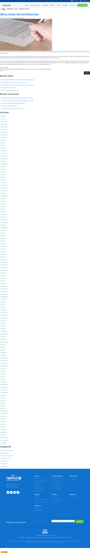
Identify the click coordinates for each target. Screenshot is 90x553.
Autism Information (56, 481)
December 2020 (4, 262)
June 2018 (3, 325)
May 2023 (3, 206)
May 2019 (3, 304)
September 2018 (4, 318)
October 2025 (4, 132)
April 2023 (3, 209)
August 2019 (3, 299)
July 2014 (3, 397)
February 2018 (4, 331)
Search (1, 70)
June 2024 (3, 171)
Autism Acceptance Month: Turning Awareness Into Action (13, 82)
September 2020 (4, 270)
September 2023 (4, 195)
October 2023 (4, 193)
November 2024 (4, 158)
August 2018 (3, 320)
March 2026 (3, 118)
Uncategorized (4, 466)
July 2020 (3, 272)
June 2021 (3, 248)
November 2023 (4, 190)
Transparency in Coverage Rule (58, 537)
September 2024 (4, 163)
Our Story (36, 497)
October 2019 (4, 294)
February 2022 (4, 246)
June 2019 (3, 302)
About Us (52, 5)
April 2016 (3, 349)
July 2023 (3, 201)
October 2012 (4, 442)
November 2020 (4, 264)
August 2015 (3, 368)
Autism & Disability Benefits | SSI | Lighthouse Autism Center (21, 100)
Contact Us (72, 5)
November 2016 (4, 341)
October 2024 (4, 161)
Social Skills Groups (39, 488)
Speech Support (38, 483)
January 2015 (3, 381)
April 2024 (3, 177)
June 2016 (3, 344)
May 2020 (3, 278)
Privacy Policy (21, 537)
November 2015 (4, 360)
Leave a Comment (47, 69)
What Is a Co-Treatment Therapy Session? (10, 90)
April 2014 (3, 405)
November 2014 (4, 387)
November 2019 (4, 291)
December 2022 (4, 219)
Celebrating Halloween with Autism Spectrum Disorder (21, 98)
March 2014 (3, 408)
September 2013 (4, 413)
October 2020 (4, 267)
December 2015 (4, 357)
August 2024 (3, 166)
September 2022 (4, 227)
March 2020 (3, 283)
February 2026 (4, 121)
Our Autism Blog (56, 488)
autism (37, 69)
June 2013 (3, 421)
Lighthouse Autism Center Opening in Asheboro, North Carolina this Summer (17, 85)
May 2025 (3, 142)
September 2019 (4, 296)
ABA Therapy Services (39, 478)
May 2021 (3, 251)
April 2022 (3, 241)
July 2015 (3, 371)
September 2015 (4, 365)
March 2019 (3, 310)
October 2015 (4, 363)
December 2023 (4, 187)
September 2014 (4, 392)
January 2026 (4, 124)
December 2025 (4, 126)
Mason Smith (3, 100)
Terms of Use (69, 537)
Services (27, 5)
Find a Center (45, 5)
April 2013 (3, 426)
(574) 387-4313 (82, 5)
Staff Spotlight (4, 463)
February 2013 (4, 432)
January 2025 (4, 153)
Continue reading (4, 67)
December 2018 (4, 315)
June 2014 (3, 400)
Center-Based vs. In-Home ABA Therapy (16, 103)
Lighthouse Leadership (40, 499)
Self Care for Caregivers (6, 458)
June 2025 (3, 140)
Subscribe (79, 521)
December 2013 (4, 410)
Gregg (22, 18)
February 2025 (4, 150)
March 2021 (3, 254)
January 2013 (3, 434)
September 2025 (4, 134)
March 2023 (3, 211)
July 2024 (3, 169)
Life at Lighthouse (56, 501)
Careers (59, 5)
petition (41, 69)
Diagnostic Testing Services (41, 481)
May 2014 (3, 403)
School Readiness (38, 485)
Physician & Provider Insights (7, 455)
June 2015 (3, 373)
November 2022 (4, 222)
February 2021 (4, 256)
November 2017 (4, 333)
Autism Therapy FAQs (57, 483)
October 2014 (4, 389)
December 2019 (4, 288)
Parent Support (38, 490)
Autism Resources (35, 5)
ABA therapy (32, 69)
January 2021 (3, 259)
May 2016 (3, 347)
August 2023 (3, 198)
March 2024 (3, 179)
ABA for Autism (25, 69)
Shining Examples (4, 461)
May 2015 (3, 376)
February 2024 (4, 182)
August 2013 (3, 416)
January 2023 (4, 217)
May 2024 (3, 174)
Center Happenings (5, 453)
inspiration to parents (57, 51)
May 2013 (3, 424)
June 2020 (3, 275)
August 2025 (3, 137)
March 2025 (3, 148)
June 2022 (3, 235)
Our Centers (72, 478)
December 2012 (4, 437)
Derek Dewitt (3, 103)
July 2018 (3, 323)
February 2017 (4, 339)
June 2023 (3, 203)
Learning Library (56, 485)
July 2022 (3, 233)
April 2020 (3, 280)
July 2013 (3, 418)
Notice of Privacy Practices (31, 537)
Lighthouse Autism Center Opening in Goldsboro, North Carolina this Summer (17, 79)
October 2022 (4, 225)
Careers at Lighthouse (57, 499)
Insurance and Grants (57, 478)
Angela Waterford (4, 98)
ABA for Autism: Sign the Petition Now (19, 14)
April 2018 (3, 328)
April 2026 (3, 116)
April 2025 (3, 145)
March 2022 (3, 243)
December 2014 (4, 384)
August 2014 (3, 395)
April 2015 (3, 379)
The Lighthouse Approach (40, 501)
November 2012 (4, 440)
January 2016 (4, 355)
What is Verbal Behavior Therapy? (8, 87)
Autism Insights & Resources (11, 69)
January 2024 (4, 185)
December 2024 (4, 156)
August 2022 (3, 230)
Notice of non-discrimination (44, 537)
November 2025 (4, 129)
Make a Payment (38, 510)
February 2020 (4, 286)
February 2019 (4, 312)
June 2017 (3, 336)
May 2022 (3, 238)
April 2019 (3, 307)
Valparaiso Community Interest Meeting (15, 108)
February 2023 (4, 214)
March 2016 (3, 352)
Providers (65, 5)
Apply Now (54, 497)
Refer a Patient (73, 497)
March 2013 (3, 429)
